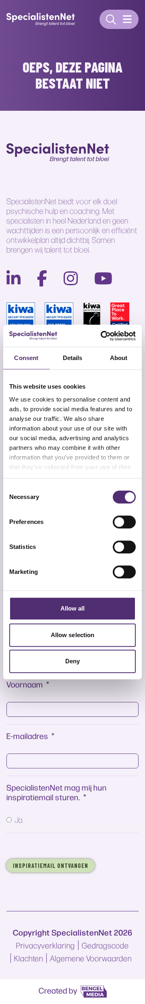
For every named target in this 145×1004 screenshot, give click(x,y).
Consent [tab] (26, 357)
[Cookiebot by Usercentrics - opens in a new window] (102, 336)
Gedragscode (105, 945)
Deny (72, 661)
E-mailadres (27, 736)
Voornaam (24, 684)
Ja (19, 819)
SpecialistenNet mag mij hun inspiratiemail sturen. (56, 792)
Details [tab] (73, 357)
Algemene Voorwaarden (91, 958)
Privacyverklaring (45, 945)
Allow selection (73, 634)
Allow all (72, 608)
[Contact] (111, 19)
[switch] (124, 521)
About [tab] (119, 357)
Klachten (28, 958)
